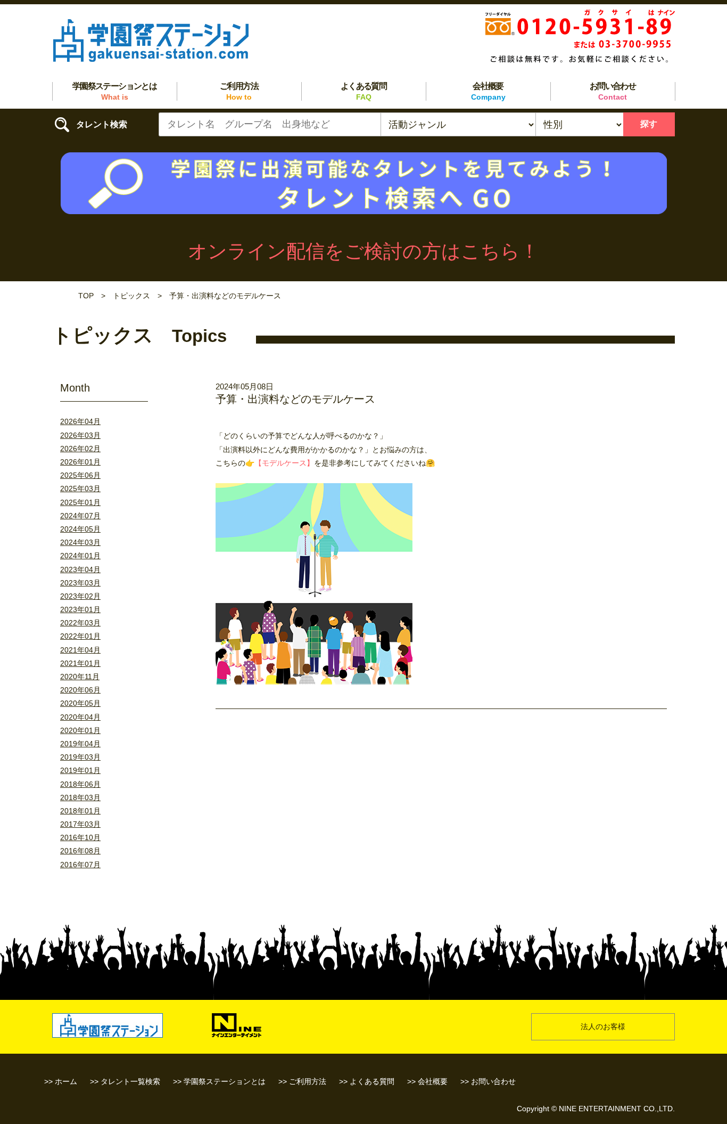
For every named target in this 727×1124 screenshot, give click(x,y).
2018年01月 (80, 811)
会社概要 (488, 91)
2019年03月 (80, 757)
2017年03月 (80, 824)
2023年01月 (80, 609)
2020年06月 (80, 690)
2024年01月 (80, 555)
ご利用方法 (239, 91)
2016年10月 (80, 837)
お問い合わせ (612, 91)
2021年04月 (80, 650)
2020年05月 (80, 703)
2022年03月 (80, 622)
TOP (86, 295)
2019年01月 (80, 770)
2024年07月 (80, 515)
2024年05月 (80, 529)
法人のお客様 (603, 1026)
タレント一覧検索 (130, 1081)
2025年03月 (80, 488)
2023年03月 (80, 583)
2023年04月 (80, 569)
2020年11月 (80, 676)
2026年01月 (80, 462)
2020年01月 (80, 730)
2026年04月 (80, 421)
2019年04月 (80, 743)
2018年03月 (80, 797)
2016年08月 (80, 850)
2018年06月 (80, 784)
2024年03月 (80, 542)
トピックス (131, 295)
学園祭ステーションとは (114, 91)
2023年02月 (80, 596)
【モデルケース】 (284, 463)
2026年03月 (80, 435)
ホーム (66, 1081)
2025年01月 (80, 502)
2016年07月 (80, 864)
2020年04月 (80, 717)
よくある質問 (363, 91)
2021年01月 (80, 663)
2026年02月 (80, 448)
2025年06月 (80, 475)
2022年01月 (80, 636)
